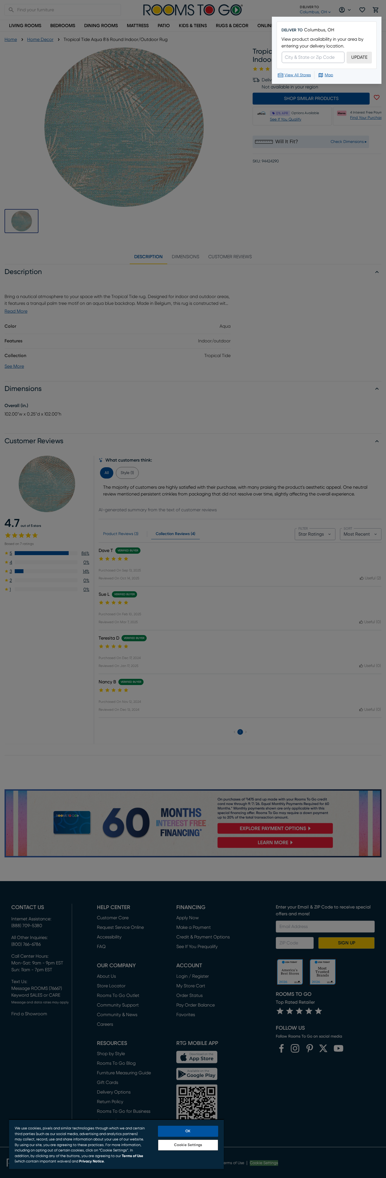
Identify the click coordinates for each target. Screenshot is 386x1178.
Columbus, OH (319, 30)
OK (187, 1131)
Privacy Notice (91, 1161)
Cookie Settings (188, 1145)
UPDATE (359, 57)
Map (329, 75)
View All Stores (298, 75)
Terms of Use (132, 1156)
